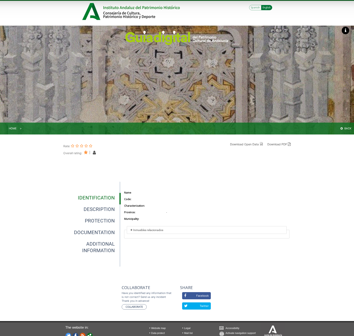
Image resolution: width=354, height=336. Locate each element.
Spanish (255, 7)
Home (13, 128)
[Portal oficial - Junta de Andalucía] (92, 11)
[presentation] (92, 198)
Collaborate (134, 307)
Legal (187, 328)
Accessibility (232, 328)
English (267, 7)
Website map (158, 328)
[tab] (96, 198)
